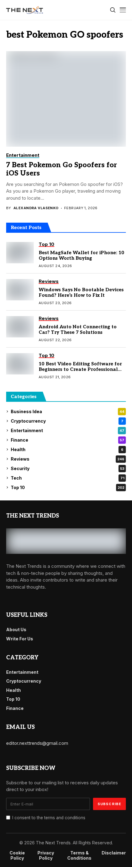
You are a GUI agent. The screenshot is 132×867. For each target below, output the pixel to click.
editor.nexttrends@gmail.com (37, 743)
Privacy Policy (45, 855)
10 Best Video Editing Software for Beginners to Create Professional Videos (80, 369)
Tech (67, 478)
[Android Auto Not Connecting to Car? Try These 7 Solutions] (20, 326)
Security (67, 468)
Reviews (67, 459)
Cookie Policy (17, 855)
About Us (16, 629)
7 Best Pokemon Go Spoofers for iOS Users (61, 169)
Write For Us (19, 638)
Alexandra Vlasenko (36, 208)
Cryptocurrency (67, 421)
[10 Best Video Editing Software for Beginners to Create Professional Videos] (20, 364)
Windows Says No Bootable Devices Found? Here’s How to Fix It (81, 292)
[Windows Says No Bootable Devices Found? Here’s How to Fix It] (20, 289)
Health (67, 449)
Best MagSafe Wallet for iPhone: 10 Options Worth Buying (81, 255)
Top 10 (67, 487)
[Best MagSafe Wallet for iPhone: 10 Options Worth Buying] (20, 252)
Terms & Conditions (79, 855)
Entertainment (67, 430)
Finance (67, 440)
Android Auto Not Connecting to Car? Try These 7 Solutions (78, 329)
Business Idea (67, 411)
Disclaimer (114, 852)
